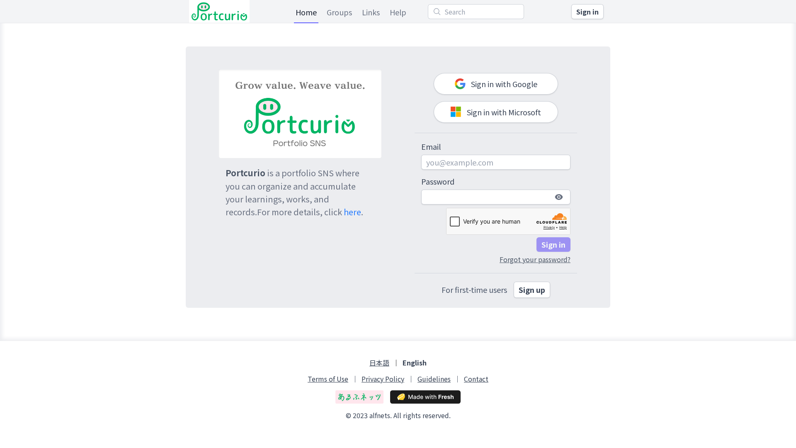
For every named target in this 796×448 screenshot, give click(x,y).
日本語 (379, 363)
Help (398, 12)
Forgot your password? (535, 259)
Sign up (532, 289)
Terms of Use (328, 379)
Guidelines (434, 379)
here (352, 212)
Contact (476, 379)
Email (431, 146)
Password (437, 181)
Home (306, 12)
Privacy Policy (383, 379)
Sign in (587, 12)
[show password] (558, 197)
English (415, 363)
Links (371, 12)
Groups (339, 12)
